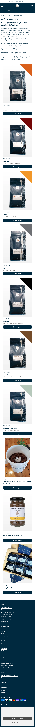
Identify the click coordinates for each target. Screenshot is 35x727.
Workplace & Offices (6, 668)
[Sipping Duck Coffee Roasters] (17, 6)
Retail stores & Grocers (7, 665)
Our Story (3, 651)
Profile (3, 692)
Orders (3, 690)
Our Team (3, 646)
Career (3, 680)
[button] (32, 6)
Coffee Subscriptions (6, 607)
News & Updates (5, 636)
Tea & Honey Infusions (7, 614)
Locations (3, 629)
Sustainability (4, 653)
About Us (3, 644)
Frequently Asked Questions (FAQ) (9, 675)
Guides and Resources (6, 634)
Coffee (3, 610)
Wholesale (4, 661)
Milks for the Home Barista (8, 619)
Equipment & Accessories (7, 612)
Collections (8, 15)
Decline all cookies (17, 723)
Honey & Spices (5, 621)
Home (2, 15)
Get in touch (4, 682)
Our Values (4, 648)
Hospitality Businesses (7, 663)
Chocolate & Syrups (6, 617)
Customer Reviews (6, 678)
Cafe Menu (4, 631)
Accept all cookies (17, 718)
